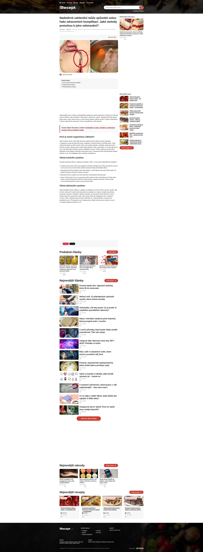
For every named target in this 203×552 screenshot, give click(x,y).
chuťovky (111, 530)
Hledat (141, 7)
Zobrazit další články (89, 418)
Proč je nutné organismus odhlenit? (72, 82)
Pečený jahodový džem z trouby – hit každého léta (135, 98)
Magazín (82, 2)
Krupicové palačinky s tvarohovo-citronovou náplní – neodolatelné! (136, 105)
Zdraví (78, 543)
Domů (63, 2)
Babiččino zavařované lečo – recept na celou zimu (136, 135)
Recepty (69, 2)
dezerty (64, 498)
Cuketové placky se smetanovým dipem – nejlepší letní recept (136, 142)
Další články (112, 252)
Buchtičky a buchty (109, 498)
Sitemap (98, 532)
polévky (115, 530)
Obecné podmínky (87, 534)
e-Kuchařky (89, 2)
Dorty (119, 530)
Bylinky (93, 541)
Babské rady (62, 541)
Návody (75, 2)
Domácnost (71, 541)
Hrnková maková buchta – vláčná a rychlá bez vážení (135, 119)
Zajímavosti (103, 541)
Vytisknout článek (67, 74)
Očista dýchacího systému (69, 86)
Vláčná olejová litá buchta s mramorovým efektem (136, 112)
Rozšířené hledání (138, 11)
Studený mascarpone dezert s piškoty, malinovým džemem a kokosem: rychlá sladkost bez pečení (131, 33)
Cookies (98, 530)
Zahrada (74, 543)
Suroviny (108, 541)
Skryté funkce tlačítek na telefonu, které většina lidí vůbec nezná (107, 481)
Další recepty (126, 147)
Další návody (110, 465)
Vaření (70, 543)
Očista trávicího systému (69, 84)
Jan (109, 37)
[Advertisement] (89, 101)
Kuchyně (76, 541)
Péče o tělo (80, 541)
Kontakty (84, 530)
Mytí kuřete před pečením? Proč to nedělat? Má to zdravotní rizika (88, 267)
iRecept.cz (62, 29)
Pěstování (66, 543)
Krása (66, 541)
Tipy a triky (62, 543)
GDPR (84, 532)
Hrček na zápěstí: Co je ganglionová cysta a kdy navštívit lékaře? (67, 481)
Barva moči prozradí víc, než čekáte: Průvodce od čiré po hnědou (88, 481)
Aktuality (90, 541)
